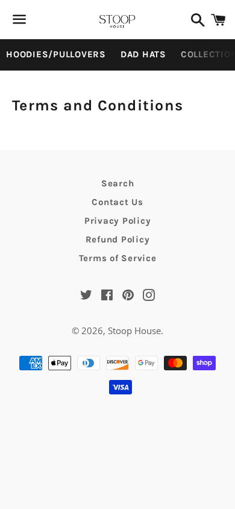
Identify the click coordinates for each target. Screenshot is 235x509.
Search (117, 183)
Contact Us (117, 202)
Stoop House (134, 330)
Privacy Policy (117, 220)
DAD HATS (143, 54)
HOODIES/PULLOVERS (56, 54)
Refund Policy (118, 239)
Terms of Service (118, 258)
